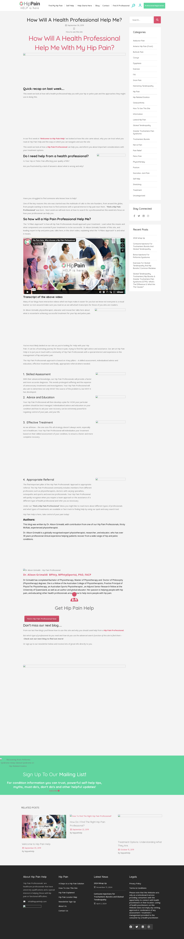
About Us (63, 906)
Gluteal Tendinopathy (142, 125)
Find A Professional (121, 5)
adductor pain (139, 41)
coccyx (136, 58)
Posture (136, 167)
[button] (54, 790)
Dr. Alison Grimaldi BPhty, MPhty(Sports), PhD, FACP (57, 574)
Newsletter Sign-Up (67, 901)
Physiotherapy (139, 162)
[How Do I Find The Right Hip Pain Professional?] (91, 816)
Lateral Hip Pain (139, 120)
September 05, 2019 (32, 848)
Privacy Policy (135, 883)
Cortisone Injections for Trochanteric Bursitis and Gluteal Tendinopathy (143, 246)
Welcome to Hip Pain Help (36, 844)
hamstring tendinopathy (143, 86)
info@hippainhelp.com (37, 901)
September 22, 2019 (80, 829)
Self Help (70, 5)
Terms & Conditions (137, 888)
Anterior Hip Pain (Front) (143, 46)
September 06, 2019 (75, 25)
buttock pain (138, 52)
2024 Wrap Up (139, 238)
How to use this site (74, 32)
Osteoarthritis (138, 103)
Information (138, 114)
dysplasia (137, 63)
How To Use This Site (68, 888)
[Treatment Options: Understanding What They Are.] (140, 816)
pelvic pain (137, 156)
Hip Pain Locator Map (68, 897)
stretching (137, 184)
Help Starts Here (85, 5)
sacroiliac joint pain (141, 173)
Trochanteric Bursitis (141, 139)
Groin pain (137, 80)
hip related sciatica (141, 97)
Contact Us (63, 910)
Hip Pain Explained (66, 892)
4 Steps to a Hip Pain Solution (71, 883)
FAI (134, 75)
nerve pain (137, 145)
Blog (98, 5)
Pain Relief (137, 150)
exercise (136, 69)
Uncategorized (139, 196)
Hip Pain (136, 91)
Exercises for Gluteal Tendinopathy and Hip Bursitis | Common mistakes (144, 265)
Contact (105, 5)
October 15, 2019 (127, 850)
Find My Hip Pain (56, 5)
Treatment (137, 190)
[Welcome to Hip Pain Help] (44, 838)
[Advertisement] (74, 118)
